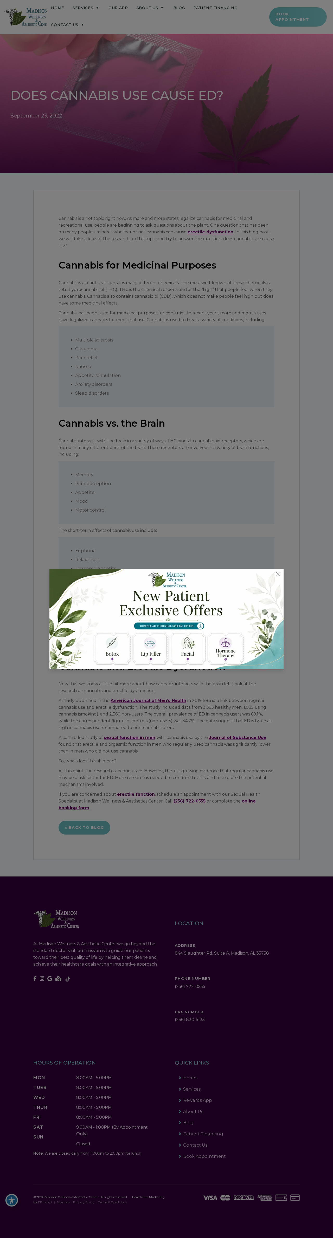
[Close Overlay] (278, 574)
